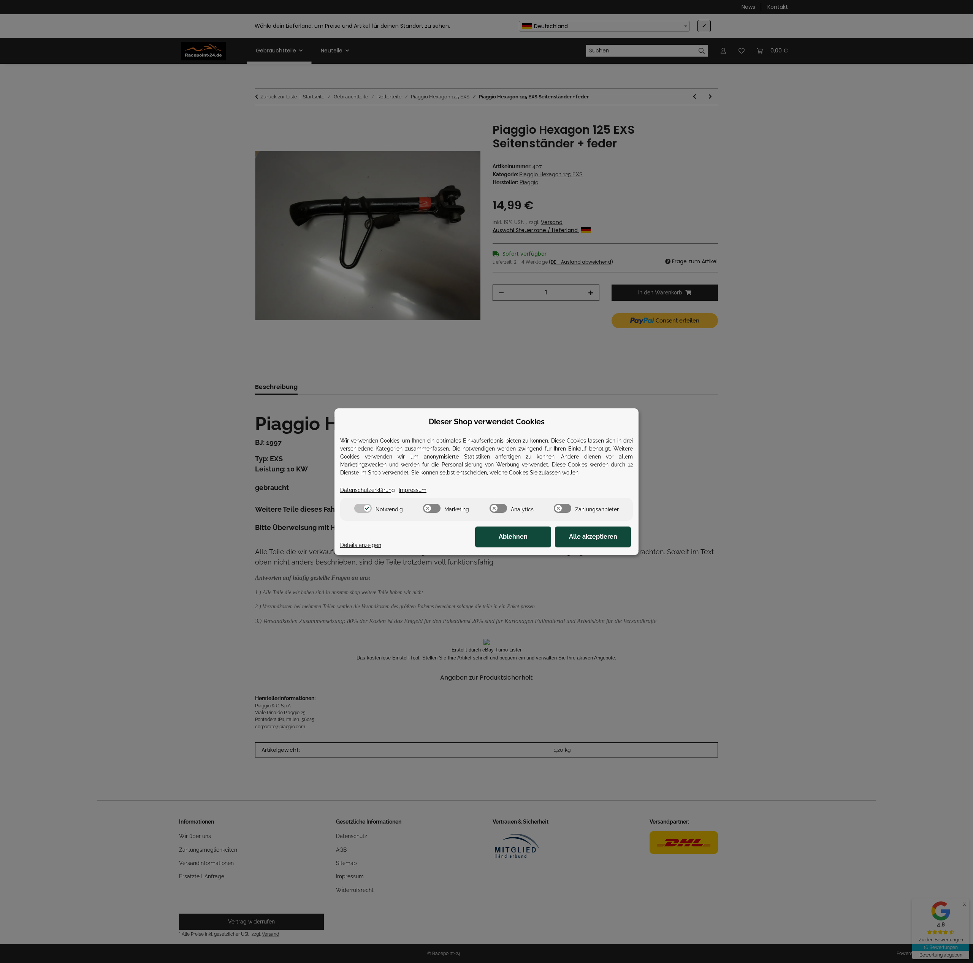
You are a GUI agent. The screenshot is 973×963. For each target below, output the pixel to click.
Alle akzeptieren (593, 536)
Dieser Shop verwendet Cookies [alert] (487, 421)
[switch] (363, 508)
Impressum (412, 490)
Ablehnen (513, 536)
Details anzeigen (360, 545)
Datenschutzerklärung (367, 490)
